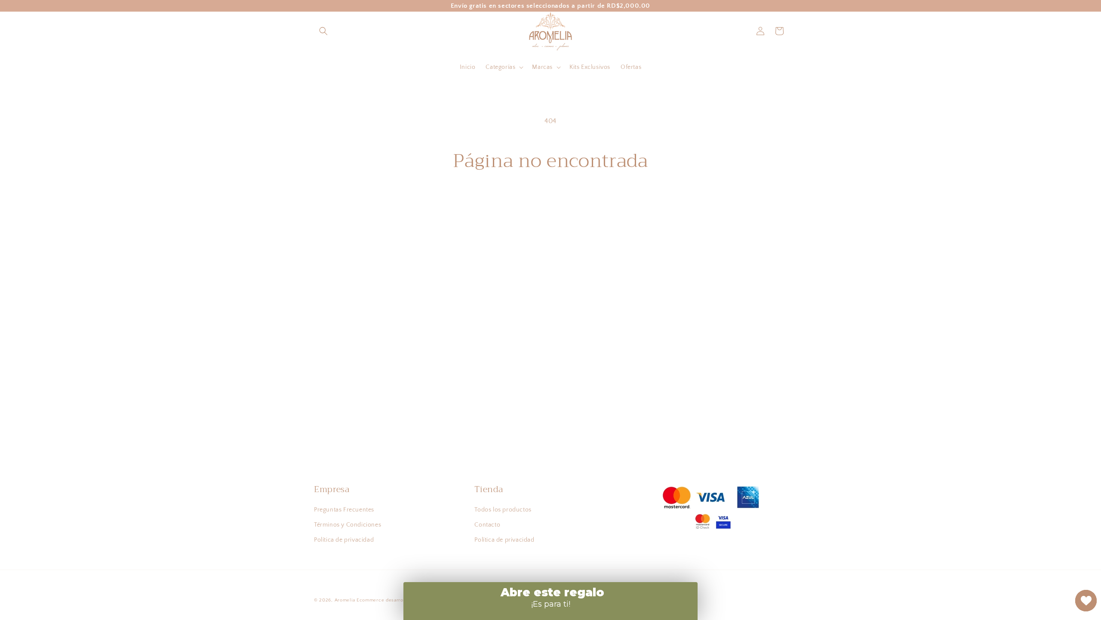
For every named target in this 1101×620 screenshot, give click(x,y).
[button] (323, 31)
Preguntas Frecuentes (344, 509)
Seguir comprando (551, 204)
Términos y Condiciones (347, 524)
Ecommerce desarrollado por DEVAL (400, 600)
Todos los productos (502, 509)
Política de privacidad (344, 539)
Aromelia (345, 600)
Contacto (487, 524)
